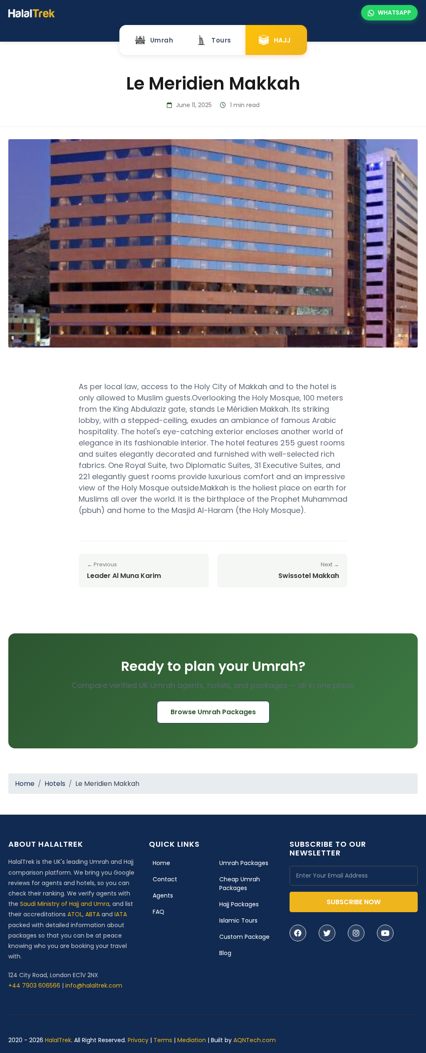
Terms (163, 1040)
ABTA (92, 914)
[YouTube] (385, 933)
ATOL (74, 914)
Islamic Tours (238, 920)
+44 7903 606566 (34, 985)
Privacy (138, 1040)
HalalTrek (58, 1040)
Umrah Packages (243, 863)
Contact (165, 879)
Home (25, 783)
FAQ (158, 912)
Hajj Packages (239, 904)
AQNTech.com (254, 1040)
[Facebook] (298, 933)
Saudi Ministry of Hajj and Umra (64, 904)
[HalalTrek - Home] (31, 13)
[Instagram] (356, 933)
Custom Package (244, 937)
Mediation (191, 1040)
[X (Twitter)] (327, 933)
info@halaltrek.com (93, 985)
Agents (163, 895)
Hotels (55, 783)
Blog (225, 953)
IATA (120, 914)
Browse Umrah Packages (213, 712)
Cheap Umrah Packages (239, 883)
